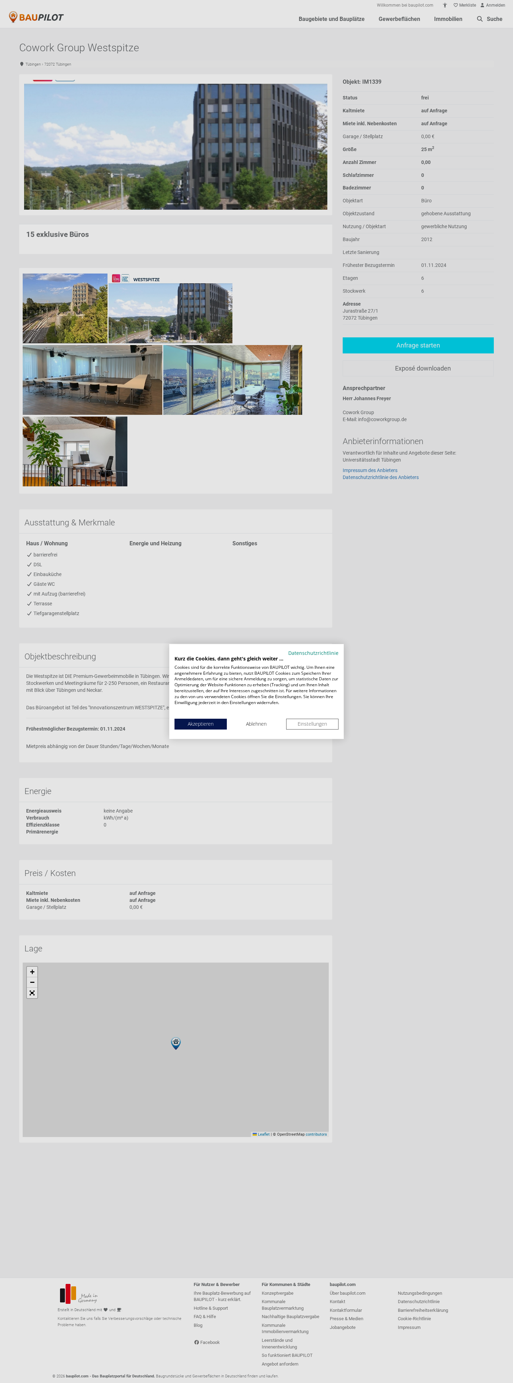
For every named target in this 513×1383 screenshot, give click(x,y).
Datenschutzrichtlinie (313, 653)
